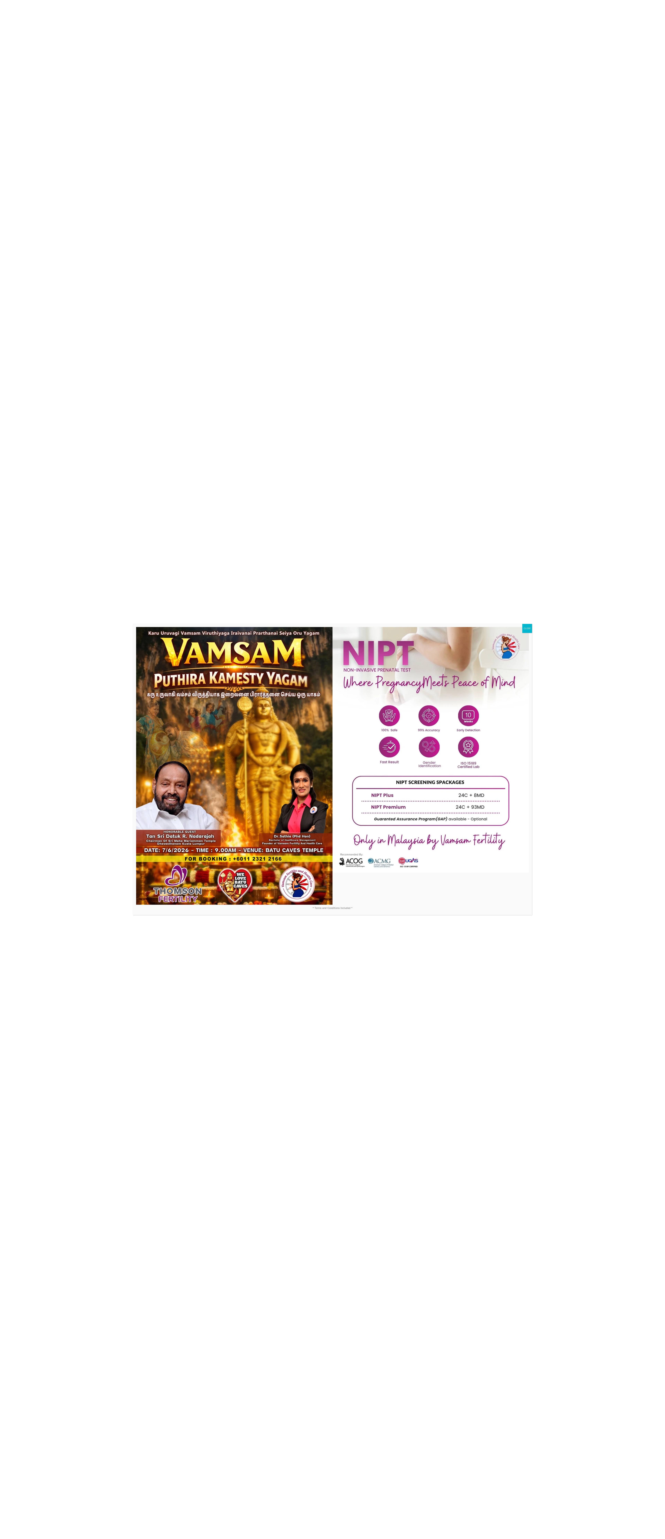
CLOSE (527, 628)
